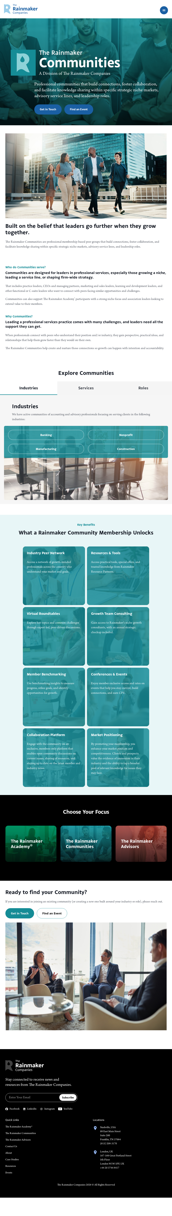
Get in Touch (48, 109)
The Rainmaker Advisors (18, 1140)
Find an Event (79, 109)
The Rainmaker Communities (20, 1133)
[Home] (21, 9)
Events (8, 1172)
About (8, 1153)
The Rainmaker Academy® (18, 1126)
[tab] (28, 388)
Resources (10, 1166)
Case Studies (12, 1159)
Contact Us (11, 1146)
